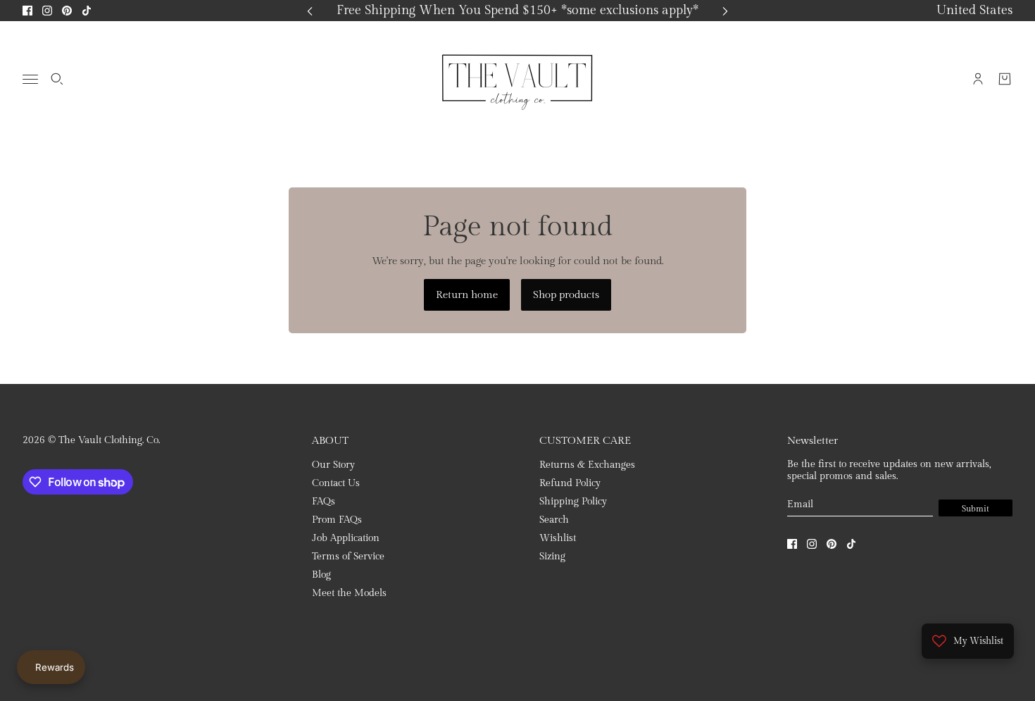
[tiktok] (86, 10)
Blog (321, 575)
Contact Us (336, 483)
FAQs (323, 501)
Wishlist (557, 538)
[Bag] (1004, 79)
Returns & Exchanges (587, 465)
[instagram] (47, 10)
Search (554, 520)
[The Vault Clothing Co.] (517, 79)
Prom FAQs (337, 520)
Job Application (346, 538)
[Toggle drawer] (30, 79)
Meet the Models (349, 593)
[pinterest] (67, 10)
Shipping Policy (573, 501)
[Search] (57, 79)
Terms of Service (348, 556)
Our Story (333, 465)
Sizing (552, 556)
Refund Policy (570, 483)
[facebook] (27, 10)
